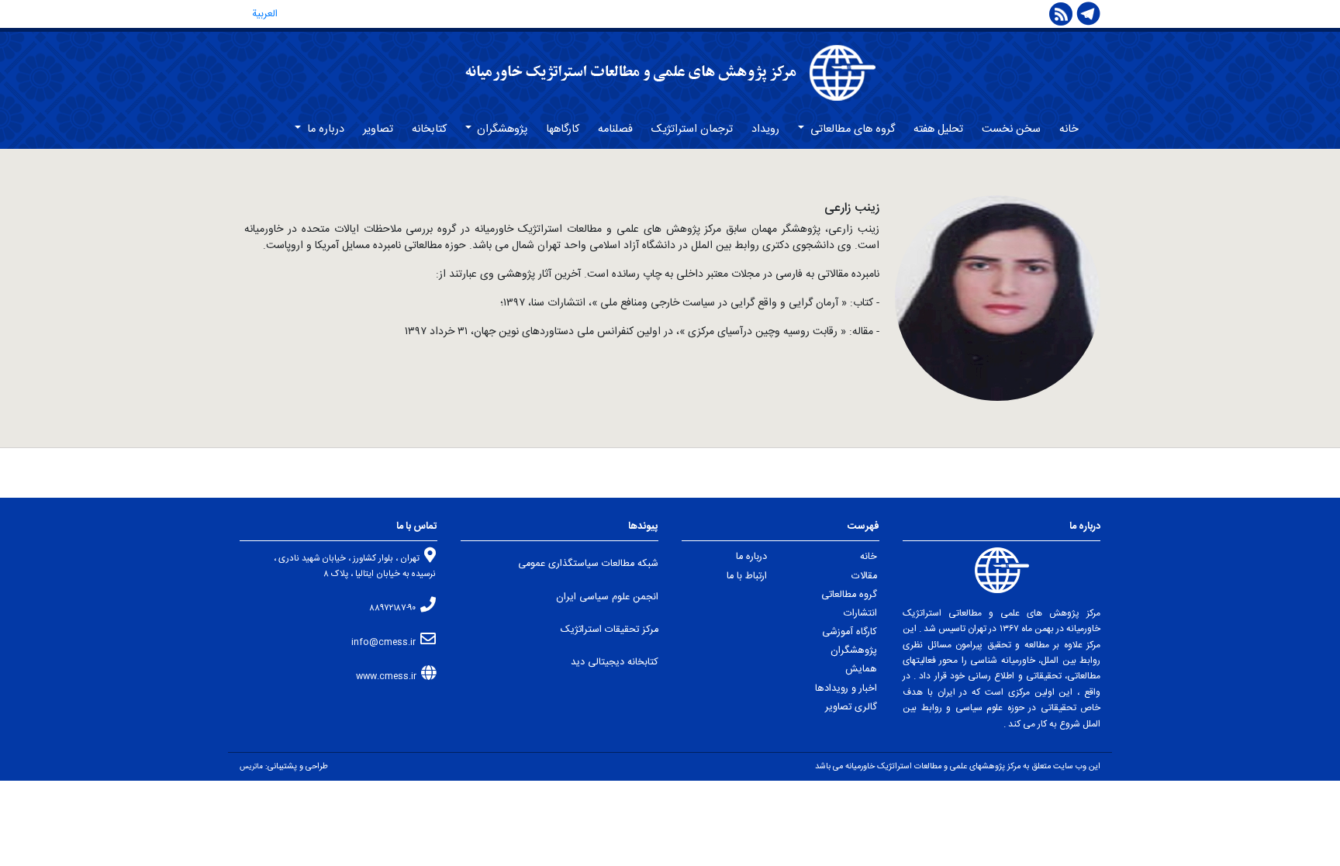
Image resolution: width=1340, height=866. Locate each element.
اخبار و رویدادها (846, 689)
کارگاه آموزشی (849, 632)
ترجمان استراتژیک (692, 129)
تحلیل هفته (938, 129)
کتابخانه (429, 129)
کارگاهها (562, 129)
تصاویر (378, 129)
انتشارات (860, 614)
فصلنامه (615, 129)
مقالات (864, 576)
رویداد (765, 129)
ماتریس (251, 767)
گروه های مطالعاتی (851, 129)
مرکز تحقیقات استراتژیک (609, 630)
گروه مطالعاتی (849, 595)
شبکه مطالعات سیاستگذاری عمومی (588, 564)
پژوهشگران (500, 129)
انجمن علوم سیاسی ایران (607, 597)
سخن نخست (1011, 129)
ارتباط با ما (747, 576)
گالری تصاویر (851, 707)
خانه (1069, 129)
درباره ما (324, 129)
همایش (861, 669)
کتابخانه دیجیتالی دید (614, 662)
